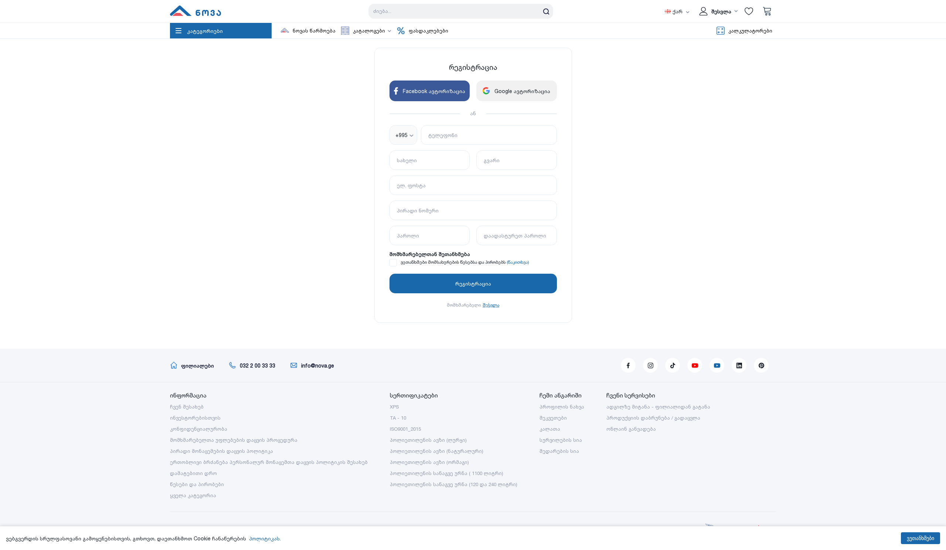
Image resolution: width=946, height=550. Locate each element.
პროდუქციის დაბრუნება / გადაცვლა (653, 418)
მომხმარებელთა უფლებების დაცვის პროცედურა (233, 440)
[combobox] (403, 135)
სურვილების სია (561, 440)
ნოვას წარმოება (314, 31)
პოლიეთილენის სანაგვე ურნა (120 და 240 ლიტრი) (453, 484)
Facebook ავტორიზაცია (434, 91)
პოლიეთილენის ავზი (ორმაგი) (429, 462)
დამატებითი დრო (193, 473)
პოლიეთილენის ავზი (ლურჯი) (428, 440)
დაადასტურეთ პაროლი (515, 235)
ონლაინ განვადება (631, 429)
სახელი (407, 160)
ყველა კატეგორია (193, 495)
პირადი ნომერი (418, 210)
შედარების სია (559, 451)
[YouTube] (694, 365)
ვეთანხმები (920, 538)
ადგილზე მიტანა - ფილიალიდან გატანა (658, 407)
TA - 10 (398, 418)
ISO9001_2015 (405, 429)
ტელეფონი (442, 135)
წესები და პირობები (197, 484)
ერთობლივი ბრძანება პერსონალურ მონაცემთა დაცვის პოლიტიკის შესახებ (269, 462)
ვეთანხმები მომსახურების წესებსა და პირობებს (453, 262)
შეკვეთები (553, 418)
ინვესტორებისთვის (195, 418)
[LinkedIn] (739, 365)
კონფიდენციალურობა (198, 429)
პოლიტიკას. (265, 538)
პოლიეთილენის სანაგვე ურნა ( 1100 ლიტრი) (446, 473)
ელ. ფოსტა (411, 185)
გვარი (492, 160)
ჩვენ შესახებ (187, 407)
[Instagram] (650, 365)
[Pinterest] (761, 365)
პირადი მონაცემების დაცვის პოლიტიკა (221, 451)
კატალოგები (369, 31)
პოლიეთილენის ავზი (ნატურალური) (436, 451)
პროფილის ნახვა (562, 407)
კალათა (550, 429)
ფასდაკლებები (428, 31)
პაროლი (408, 235)
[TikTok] (672, 365)
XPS (394, 407)
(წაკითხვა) (518, 262)
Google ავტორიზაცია (522, 91)
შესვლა (491, 305)
